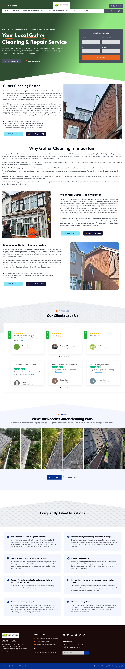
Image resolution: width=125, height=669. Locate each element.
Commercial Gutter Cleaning (34, 11)
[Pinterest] (83, 634)
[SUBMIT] (86, 653)
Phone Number (106, 38)
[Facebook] (64, 634)
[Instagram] (118, 10)
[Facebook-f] (107, 10)
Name (84, 38)
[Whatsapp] (79, 634)
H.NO (83, 47)
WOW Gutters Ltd (9, 641)
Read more (19, 340)
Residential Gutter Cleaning (59, 11)
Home (6, 11)
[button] (116, 6)
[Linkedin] (75, 634)
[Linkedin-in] (115, 10)
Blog (75, 11)
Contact (85, 11)
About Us (15, 11)
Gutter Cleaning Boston (22, 91)
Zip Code (104, 47)
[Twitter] (111, 10)
